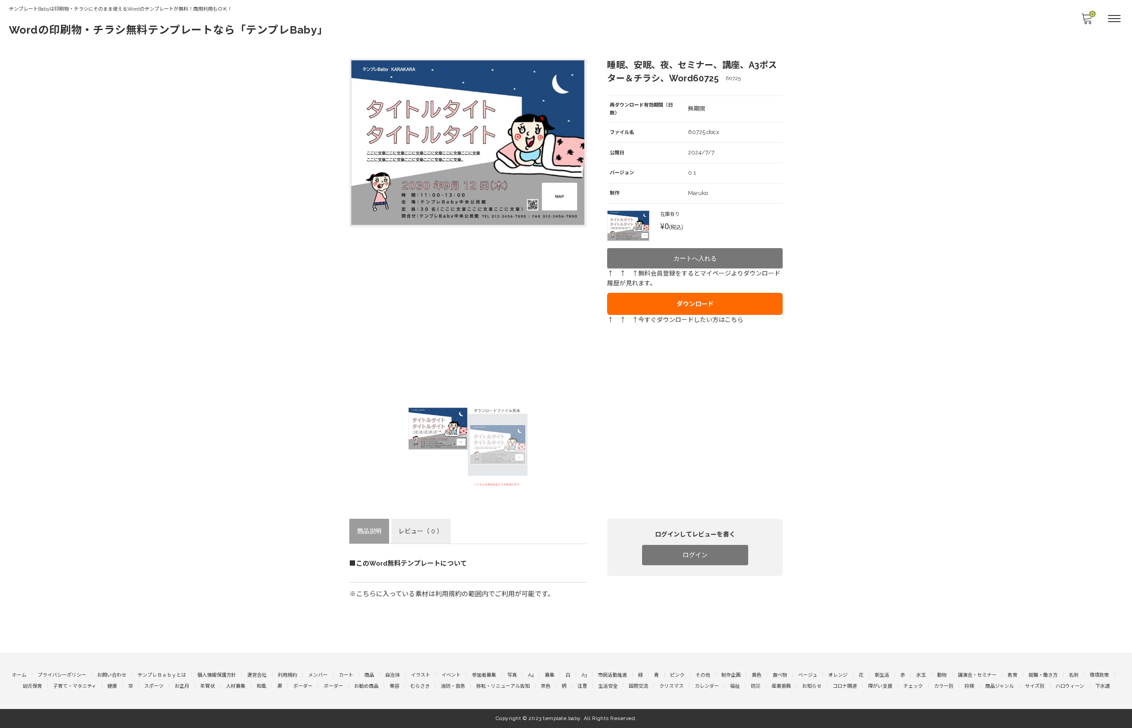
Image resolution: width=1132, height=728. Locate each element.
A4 (531, 675)
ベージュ (807, 675)
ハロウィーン (1070, 686)
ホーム (19, 675)
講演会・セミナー (977, 675)
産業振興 (781, 686)
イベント (451, 675)
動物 (942, 675)
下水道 (1102, 686)
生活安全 (608, 686)
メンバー (318, 675)
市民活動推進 (612, 675)
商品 (369, 675)
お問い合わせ (111, 675)
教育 (1012, 675)
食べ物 (780, 675)
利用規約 (287, 675)
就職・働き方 (1043, 675)
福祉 (735, 686)
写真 (512, 675)
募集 (550, 675)
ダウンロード (695, 303)
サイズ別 (1034, 686)
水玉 (921, 675)
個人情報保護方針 (216, 675)
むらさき (420, 686)
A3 (584, 675)
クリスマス (671, 686)
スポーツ (154, 686)
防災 (756, 686)
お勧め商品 (366, 686)
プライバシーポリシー (62, 675)
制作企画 (731, 675)
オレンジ (838, 675)
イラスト (420, 675)
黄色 (756, 675)
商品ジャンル (999, 686)
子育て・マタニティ (74, 686)
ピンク (677, 675)
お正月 (182, 686)
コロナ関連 (845, 686)
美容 (394, 686)
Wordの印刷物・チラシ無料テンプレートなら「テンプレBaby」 (168, 29)
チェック (913, 686)
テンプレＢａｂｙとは (162, 675)
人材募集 (235, 686)
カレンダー (707, 686)
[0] (1086, 21)
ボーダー (303, 686)
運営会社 (257, 675)
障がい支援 (880, 686)
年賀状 (207, 686)
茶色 (546, 686)
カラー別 (943, 686)
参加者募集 (484, 675)
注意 (582, 686)
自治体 (392, 675)
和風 (261, 686)
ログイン (695, 555)
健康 (112, 686)
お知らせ (812, 686)
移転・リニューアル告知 (503, 686)
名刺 (1073, 675)
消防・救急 (453, 686)
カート (346, 675)
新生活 (882, 675)
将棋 (969, 686)
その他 (703, 675)
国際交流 (638, 686)
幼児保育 (32, 686)
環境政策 (1099, 675)
